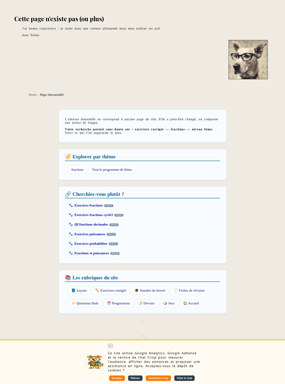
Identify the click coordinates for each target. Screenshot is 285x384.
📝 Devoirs (146, 303)
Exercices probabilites (90, 244)
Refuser (135, 378)
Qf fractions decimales (91, 224)
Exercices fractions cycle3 (93, 215)
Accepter (117, 378)
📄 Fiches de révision (189, 290)
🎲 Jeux (169, 303)
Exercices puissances (89, 234)
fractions (77, 170)
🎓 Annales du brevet (150, 290)
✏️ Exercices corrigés (110, 290)
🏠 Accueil (191, 303)
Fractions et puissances (91, 253)
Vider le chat (184, 378)
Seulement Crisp (158, 378)
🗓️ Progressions (118, 303)
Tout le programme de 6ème (112, 170)
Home (33, 95)
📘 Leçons (79, 290)
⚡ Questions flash (84, 303)
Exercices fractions (88, 205)
